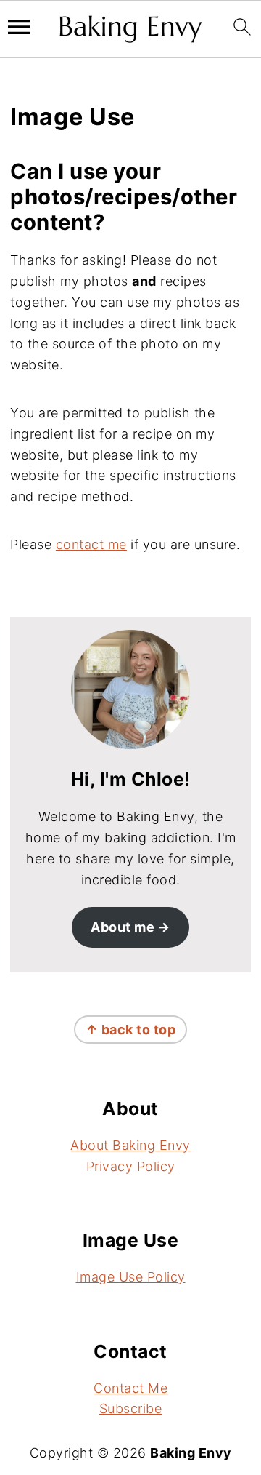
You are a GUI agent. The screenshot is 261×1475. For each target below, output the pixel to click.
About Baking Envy (130, 1145)
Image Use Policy (131, 1276)
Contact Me (130, 1388)
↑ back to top (131, 1029)
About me (122, 927)
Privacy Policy (130, 1166)
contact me (91, 544)
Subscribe (130, 1408)
